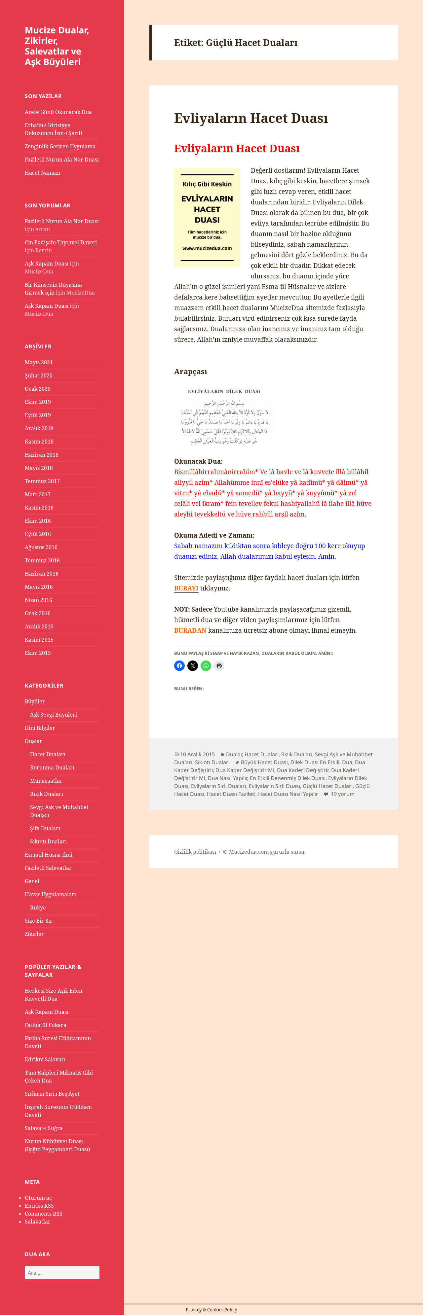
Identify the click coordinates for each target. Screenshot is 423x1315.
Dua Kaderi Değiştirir (302, 770)
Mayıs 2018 (39, 468)
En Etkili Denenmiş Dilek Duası (288, 778)
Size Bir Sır (39, 920)
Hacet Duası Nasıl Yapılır (288, 794)
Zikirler (34, 934)
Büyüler (35, 701)
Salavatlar (38, 1221)
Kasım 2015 (39, 639)
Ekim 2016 (38, 520)
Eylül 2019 (38, 415)
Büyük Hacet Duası (264, 762)
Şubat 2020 (39, 375)
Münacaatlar (46, 780)
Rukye (38, 907)
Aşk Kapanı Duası (46, 263)
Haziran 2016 (41, 573)
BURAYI (186, 588)
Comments (43, 1213)
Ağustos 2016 (41, 547)
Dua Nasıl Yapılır (227, 778)
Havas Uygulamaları (50, 894)
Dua (347, 762)
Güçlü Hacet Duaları (328, 786)
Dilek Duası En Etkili (314, 762)
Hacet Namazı (42, 172)
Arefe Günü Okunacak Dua (58, 112)
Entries (39, 1205)
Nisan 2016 (38, 600)
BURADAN (190, 630)
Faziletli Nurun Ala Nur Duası (62, 159)
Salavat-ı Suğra (44, 1128)
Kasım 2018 (39, 441)
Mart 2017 (38, 494)
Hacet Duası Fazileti (231, 794)
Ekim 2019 (38, 402)
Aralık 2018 (39, 428)
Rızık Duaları (46, 794)
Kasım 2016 (39, 507)
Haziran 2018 (41, 454)
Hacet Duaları (47, 754)
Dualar (33, 741)
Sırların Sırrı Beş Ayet (52, 1093)
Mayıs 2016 (39, 586)
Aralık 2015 (39, 626)
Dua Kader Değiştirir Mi (244, 770)
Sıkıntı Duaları (48, 841)
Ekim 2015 (38, 653)
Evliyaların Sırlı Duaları (218, 786)
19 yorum (342, 794)
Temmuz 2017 (42, 481)
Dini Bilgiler (40, 727)
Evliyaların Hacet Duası (251, 117)
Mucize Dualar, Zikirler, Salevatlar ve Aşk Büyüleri (57, 46)
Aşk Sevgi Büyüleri (53, 714)
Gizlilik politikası (195, 851)
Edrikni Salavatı (45, 1059)
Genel (32, 881)
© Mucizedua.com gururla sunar (264, 851)
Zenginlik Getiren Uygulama (60, 146)
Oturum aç (38, 1197)
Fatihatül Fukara (45, 1025)
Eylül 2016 (38, 534)
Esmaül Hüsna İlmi (48, 854)
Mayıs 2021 (39, 362)
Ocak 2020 (38, 388)
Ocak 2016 (38, 613)
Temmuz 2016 (42, 560)
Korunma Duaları (52, 767)
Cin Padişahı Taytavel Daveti (61, 242)
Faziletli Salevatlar (48, 867)
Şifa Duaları (45, 828)
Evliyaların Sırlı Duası (274, 786)
